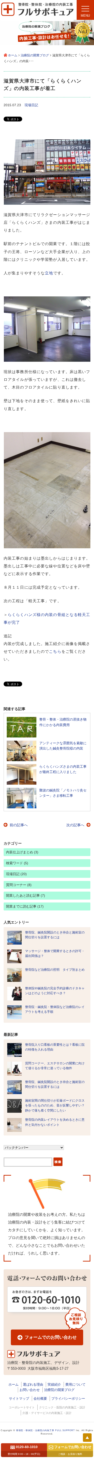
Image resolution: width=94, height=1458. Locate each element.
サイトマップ (19, 1398)
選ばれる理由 (33, 1384)
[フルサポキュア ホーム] (37, 20)
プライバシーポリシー (68, 1398)
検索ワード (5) (17, 863)
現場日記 (31, 105)
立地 (49, 273)
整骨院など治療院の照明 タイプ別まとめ (55, 969)
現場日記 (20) (16, 874)
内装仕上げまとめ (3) (22, 852)
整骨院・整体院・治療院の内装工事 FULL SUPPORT (45, 1430)
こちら (55, 651)
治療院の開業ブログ (35, 55)
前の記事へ (19, 825)
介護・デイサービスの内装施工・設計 (47, 1413)
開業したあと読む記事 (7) (25, 895)
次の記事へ (75, 825)
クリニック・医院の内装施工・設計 (62, 1407)
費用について (75, 1384)
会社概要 (40, 1398)
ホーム (12, 55)
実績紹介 (54, 1384)
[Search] (58, 1162)
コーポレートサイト (22, 1407)
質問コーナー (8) (19, 885)
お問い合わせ (30, 1390)
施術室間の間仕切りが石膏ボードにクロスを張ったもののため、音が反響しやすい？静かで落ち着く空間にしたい (55, 1105)
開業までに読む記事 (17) (25, 906)
